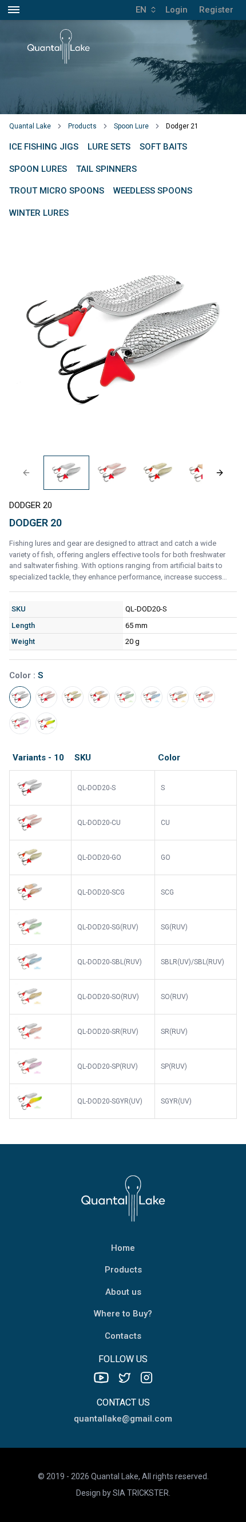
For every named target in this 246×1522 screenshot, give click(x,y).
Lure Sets (109, 147)
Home (123, 1248)
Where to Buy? (123, 1313)
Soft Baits (163, 147)
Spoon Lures (38, 169)
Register (216, 10)
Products (82, 126)
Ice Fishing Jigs (43, 147)
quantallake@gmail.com (123, 1419)
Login (176, 10)
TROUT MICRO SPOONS (56, 191)
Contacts (123, 1336)
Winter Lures (39, 213)
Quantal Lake (30, 126)
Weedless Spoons (152, 191)
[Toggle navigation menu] (13, 10)
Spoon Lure (131, 126)
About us (123, 1292)
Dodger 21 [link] (182, 126)
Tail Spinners (106, 169)
